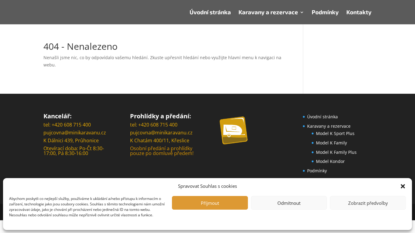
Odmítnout (288, 203)
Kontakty (359, 12)
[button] (403, 186)
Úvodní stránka (210, 12)
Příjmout (210, 203)
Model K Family (331, 143)
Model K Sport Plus (335, 133)
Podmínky (325, 12)
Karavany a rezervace (268, 12)
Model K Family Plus (336, 152)
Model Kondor (330, 161)
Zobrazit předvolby (368, 203)
